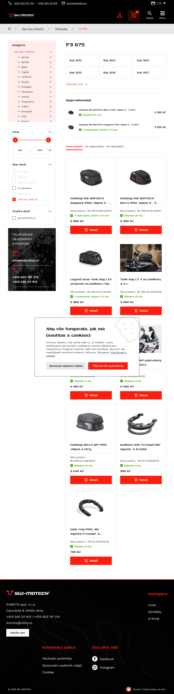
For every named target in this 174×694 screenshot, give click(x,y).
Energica (26, 86)
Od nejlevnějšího (94, 146)
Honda (25, 96)
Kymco (25, 121)
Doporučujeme (74, 146)
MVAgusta (61, 28)
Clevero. (137, 689)
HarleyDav (27, 91)
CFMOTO (26, 77)
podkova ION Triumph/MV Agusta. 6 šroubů (140, 446)
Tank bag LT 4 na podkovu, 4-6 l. (141, 281)
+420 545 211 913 (24, 281)
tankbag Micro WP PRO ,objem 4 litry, (88, 446)
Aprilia (25, 57)
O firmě (153, 618)
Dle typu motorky (33, 28)
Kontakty (154, 611)
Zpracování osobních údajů (62, 665)
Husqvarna (27, 101)
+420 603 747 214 (25, 277)
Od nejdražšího (115, 146)
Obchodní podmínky (57, 658)
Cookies (48, 672)
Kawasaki (26, 111)
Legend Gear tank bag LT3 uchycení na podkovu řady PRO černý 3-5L (90, 283)
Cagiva (25, 72)
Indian (25, 106)
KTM (23, 116)
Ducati (25, 82)
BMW (24, 67)
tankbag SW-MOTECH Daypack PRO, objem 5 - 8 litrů (109, 124)
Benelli (25, 62)
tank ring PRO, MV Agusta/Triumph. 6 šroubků (85, 533)
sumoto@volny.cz (25, 260)
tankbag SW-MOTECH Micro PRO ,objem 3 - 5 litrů (107, 109)
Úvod (152, 605)
